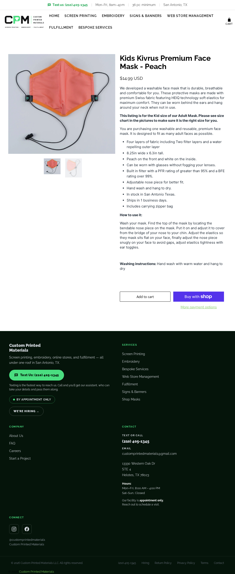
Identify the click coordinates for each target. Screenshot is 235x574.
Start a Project (20, 458)
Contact (219, 563)
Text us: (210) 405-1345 (70, 5)
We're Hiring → (26, 411)
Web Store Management (190, 16)
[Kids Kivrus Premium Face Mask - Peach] (61, 104)
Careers (15, 451)
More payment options (199, 307)
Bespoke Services (95, 27)
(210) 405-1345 (135, 441)
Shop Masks (131, 399)
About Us (16, 436)
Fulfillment (61, 27)
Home (54, 16)
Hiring (145, 563)
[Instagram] (14, 529)
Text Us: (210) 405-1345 (39, 375)
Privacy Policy (186, 563)
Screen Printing (80, 16)
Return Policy (163, 563)
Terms (204, 563)
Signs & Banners (146, 16)
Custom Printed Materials (26, 544)
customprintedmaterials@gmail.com (149, 453)
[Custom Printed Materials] (24, 22)
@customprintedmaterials (27, 539)
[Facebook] (27, 529)
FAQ (12, 443)
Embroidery (113, 16)
